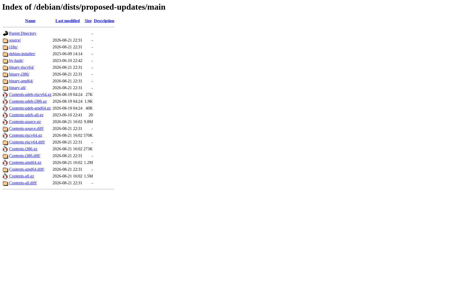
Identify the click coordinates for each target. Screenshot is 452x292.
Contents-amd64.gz (25, 162)
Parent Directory (22, 33)
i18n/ (13, 47)
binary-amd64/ (21, 81)
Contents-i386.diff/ (24, 155)
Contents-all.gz (21, 176)
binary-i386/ (19, 74)
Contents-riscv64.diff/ (27, 142)
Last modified (67, 21)
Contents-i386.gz (23, 149)
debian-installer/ (22, 53)
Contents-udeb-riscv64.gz (30, 94)
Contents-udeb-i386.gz (28, 101)
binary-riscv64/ (21, 67)
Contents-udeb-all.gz (26, 115)
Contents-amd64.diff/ (26, 169)
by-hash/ (16, 60)
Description (104, 21)
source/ (15, 40)
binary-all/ (17, 87)
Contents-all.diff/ (23, 183)
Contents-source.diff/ (26, 128)
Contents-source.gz (25, 121)
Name (30, 21)
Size (88, 21)
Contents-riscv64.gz (25, 135)
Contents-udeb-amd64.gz (30, 108)
